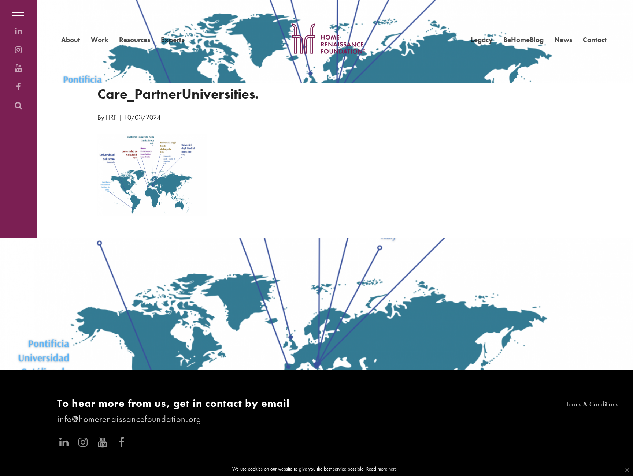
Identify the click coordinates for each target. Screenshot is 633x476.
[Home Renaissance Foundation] (328, 38)
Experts (172, 39)
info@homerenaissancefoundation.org (129, 420)
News (563, 39)
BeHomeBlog (523, 39)
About (70, 39)
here (393, 469)
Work (99, 39)
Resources (134, 39)
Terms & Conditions (592, 405)
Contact (595, 39)
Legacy (482, 39)
